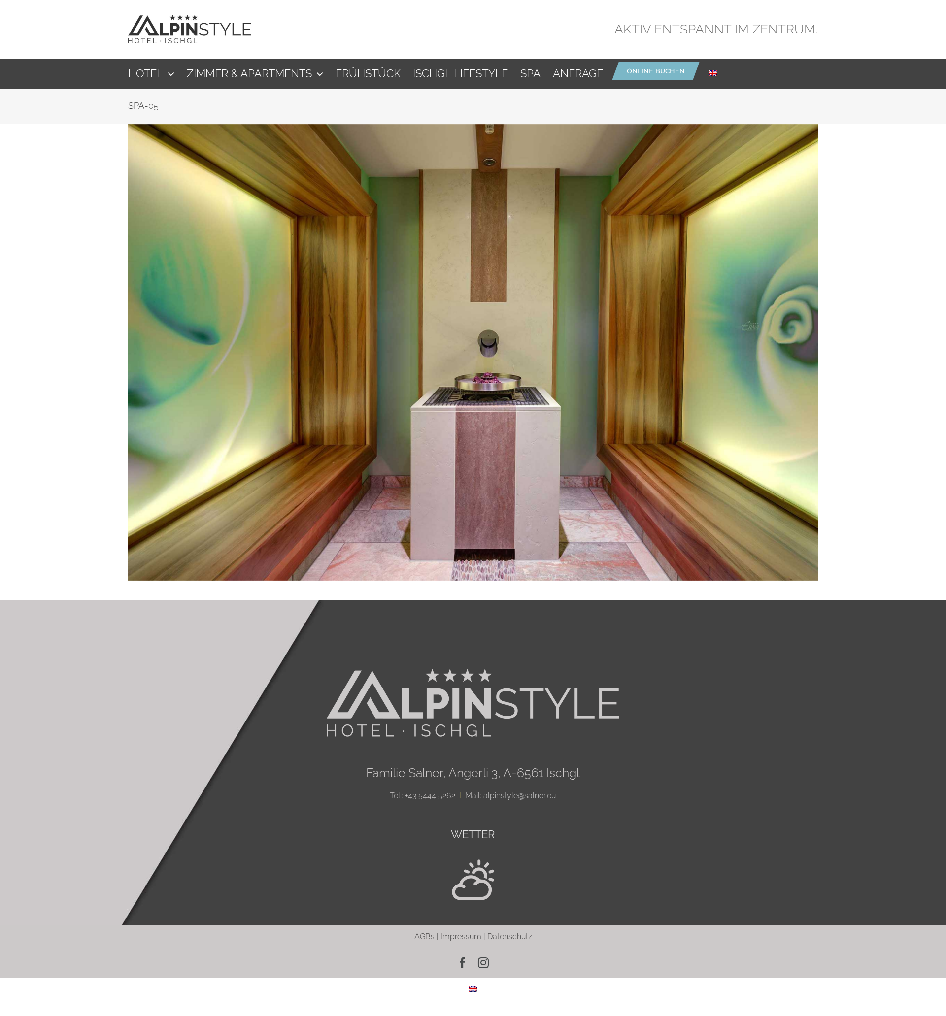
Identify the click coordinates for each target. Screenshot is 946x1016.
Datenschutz (509, 936)
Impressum (460, 936)
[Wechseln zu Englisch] (713, 73)
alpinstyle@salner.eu (519, 795)
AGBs (424, 936)
